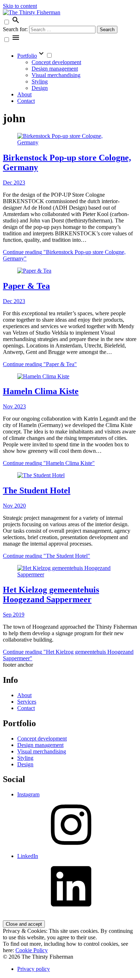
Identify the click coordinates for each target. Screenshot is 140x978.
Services (26, 702)
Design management (55, 69)
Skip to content (20, 6)
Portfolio (27, 56)
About (24, 94)
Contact (26, 101)
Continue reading (40, 364)
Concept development (56, 62)
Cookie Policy (31, 950)
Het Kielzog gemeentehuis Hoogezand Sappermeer (51, 594)
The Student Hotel (36, 490)
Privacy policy (33, 969)
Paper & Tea (26, 286)
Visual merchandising (56, 75)
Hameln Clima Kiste (41, 391)
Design (40, 88)
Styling (40, 81)
